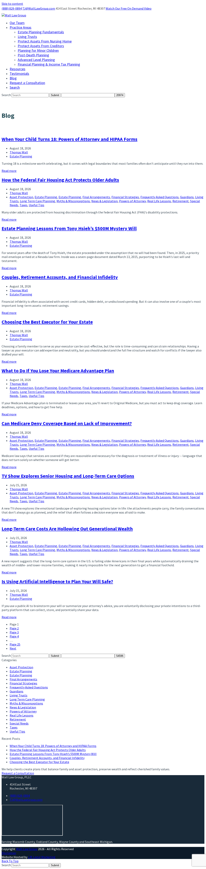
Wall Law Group (26, 849)
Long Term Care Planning (37, 201)
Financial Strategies (125, 197)
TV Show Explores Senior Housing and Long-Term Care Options (68, 476)
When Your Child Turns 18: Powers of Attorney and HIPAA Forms (69, 139)
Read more (9, 171)
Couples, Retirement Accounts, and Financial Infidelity (60, 277)
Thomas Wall (19, 152)
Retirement (180, 201)
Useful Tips (36, 205)
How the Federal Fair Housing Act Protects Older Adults (60, 180)
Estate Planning (21, 156)
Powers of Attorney (132, 201)
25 (15, 644)
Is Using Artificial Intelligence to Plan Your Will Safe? (57, 581)
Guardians (187, 197)
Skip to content (12, 4)
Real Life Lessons (159, 201)
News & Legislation (104, 201)
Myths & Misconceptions (73, 201)
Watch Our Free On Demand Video (128, 8)
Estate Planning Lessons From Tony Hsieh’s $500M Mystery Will (69, 228)
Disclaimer (9, 853)
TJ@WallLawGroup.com (38, 8)
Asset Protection (21, 197)
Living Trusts (18, 695)
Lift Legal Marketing (42, 857)
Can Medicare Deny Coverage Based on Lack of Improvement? (67, 423)
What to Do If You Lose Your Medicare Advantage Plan (58, 370)
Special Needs (19, 723)
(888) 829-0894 (12, 8)
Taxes (23, 205)
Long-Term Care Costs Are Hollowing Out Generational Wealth (67, 529)
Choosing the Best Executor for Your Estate (47, 322)
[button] (15, 87)
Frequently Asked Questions (159, 197)
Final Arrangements (96, 197)
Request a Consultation (18, 773)
